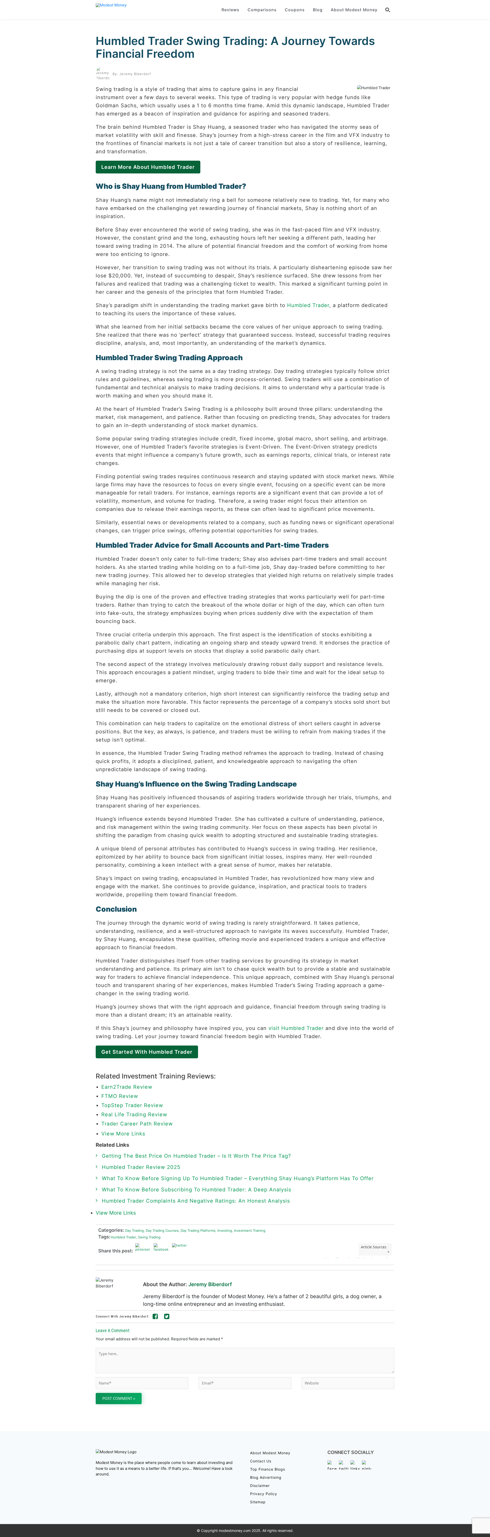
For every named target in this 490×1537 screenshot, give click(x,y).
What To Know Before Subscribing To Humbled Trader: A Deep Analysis (196, 1190)
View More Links (124, 1134)
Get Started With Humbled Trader (146, 1052)
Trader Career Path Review (137, 1124)
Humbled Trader (308, 305)
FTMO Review (119, 1096)
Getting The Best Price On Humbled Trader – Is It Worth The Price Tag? (196, 1156)
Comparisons (262, 9)
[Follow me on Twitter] (167, 1317)
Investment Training (248, 1230)
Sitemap (258, 1502)
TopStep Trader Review (132, 1105)
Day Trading (134, 1230)
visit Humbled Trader (296, 1028)
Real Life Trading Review (134, 1114)
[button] (387, 9)
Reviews (230, 9)
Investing (223, 1230)
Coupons (295, 9)
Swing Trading (148, 1237)
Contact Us (260, 1461)
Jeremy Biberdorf (210, 1284)
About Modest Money (354, 9)
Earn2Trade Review (126, 1087)
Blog (318, 9)
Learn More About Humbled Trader (148, 167)
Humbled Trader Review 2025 (141, 1167)
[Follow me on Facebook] (155, 1317)
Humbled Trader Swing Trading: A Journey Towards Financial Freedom (235, 47)
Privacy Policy (263, 1494)
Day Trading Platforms (197, 1230)
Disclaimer (260, 1485)
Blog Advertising (265, 1477)
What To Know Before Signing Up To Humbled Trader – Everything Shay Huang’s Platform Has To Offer (238, 1178)
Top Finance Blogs (267, 1469)
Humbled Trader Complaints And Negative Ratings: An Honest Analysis (196, 1201)
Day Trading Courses (161, 1230)
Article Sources (373, 1247)
